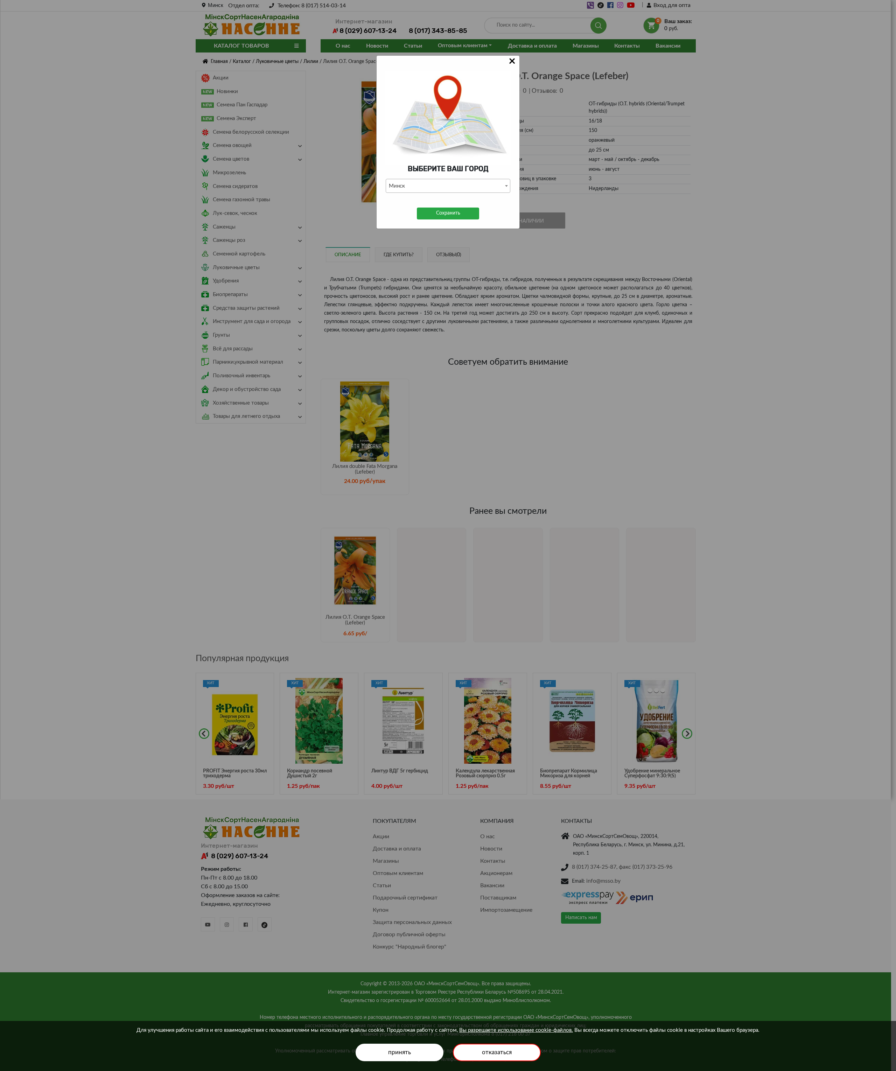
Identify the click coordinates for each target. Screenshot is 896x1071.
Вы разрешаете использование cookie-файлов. (516, 1030)
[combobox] (448, 186)
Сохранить (448, 213)
